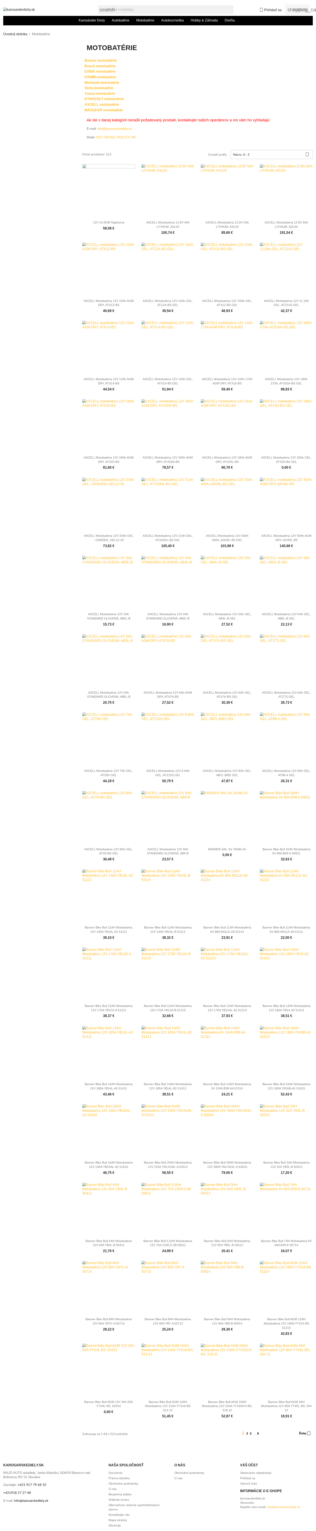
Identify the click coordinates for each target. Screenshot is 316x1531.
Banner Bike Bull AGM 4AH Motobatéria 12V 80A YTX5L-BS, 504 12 (286, 1406)
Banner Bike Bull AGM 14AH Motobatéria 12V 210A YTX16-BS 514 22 (167, 1406)
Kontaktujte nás (119, 1514)
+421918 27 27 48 (17, 1492)
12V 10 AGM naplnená (108, 222)
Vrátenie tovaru (119, 1499)
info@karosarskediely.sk (114, 128)
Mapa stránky (118, 1520)
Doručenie (116, 1472)
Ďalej (305, 1433)
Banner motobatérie (100, 60)
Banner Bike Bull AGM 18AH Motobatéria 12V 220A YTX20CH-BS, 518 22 (227, 1406)
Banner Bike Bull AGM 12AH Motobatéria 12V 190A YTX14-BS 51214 (286, 1323)
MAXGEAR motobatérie (103, 110)
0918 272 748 (126, 137)
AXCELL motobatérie (101, 104)
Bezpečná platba (120, 1494)
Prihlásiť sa (247, 1478)
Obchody (115, 1525)
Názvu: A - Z (271, 154)
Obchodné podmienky (123, 1483)
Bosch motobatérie (100, 66)
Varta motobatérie (98, 88)
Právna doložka (119, 1478)
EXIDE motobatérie (99, 71)
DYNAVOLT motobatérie (104, 99)
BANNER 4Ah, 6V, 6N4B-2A (227, 849)
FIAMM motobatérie (100, 77)
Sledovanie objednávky (256, 1472)
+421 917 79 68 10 (32, 1485)
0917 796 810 (105, 137)
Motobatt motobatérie (101, 82)
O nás (113, 1489)
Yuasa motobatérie (99, 93)
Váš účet (249, 1465)
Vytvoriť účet (248, 1483)
